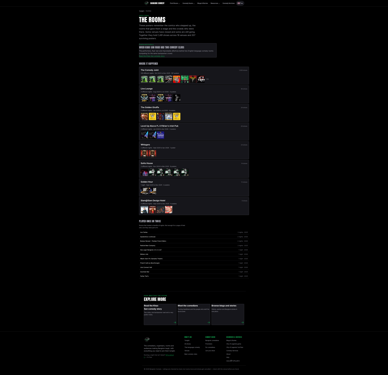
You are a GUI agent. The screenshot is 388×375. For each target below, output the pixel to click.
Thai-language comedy (192, 347)
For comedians (210, 347)
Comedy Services (229, 3)
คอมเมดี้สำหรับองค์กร (233, 361)
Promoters (208, 344)
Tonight (141, 11)
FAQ (227, 357)
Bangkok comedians (212, 340)
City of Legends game (233, 344)
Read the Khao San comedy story (152, 56)
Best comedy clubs (191, 354)
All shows (188, 344)
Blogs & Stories (202, 3)
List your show (210, 350)
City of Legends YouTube (234, 347)
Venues (187, 350)
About (228, 354)
